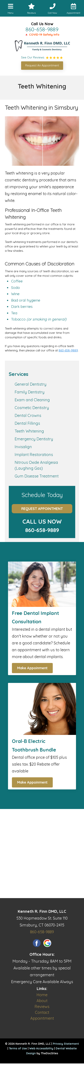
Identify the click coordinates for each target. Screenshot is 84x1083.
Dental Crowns (28, 415)
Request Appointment (42, 508)
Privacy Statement (66, 1043)
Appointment (42, 1018)
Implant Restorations (34, 454)
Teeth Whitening (29, 431)
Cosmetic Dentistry (32, 407)
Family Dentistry (30, 392)
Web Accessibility (41, 1048)
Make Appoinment (32, 668)
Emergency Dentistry (34, 438)
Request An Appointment (42, 65)
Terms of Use (18, 1048)
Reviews (42, 1006)
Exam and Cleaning (32, 399)
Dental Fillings (27, 423)
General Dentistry (30, 384)
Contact (42, 1012)
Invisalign (23, 446)
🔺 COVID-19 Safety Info (42, 34)
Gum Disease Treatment (37, 476)
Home (42, 994)
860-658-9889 (42, 29)
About (42, 1000)
